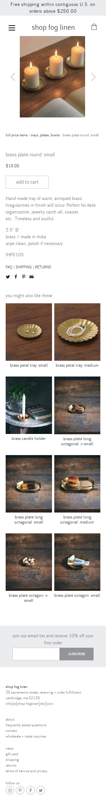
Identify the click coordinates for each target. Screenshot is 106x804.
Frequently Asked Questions (26, 725)
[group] (59, 76)
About (10, 719)
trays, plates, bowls (45, 135)
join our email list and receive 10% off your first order (53, 639)
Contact (11, 731)
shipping (24, 267)
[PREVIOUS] (13, 76)
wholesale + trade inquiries (26, 736)
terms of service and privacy (26, 771)
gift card (12, 754)
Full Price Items (17, 135)
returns (43, 267)
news (10, 748)
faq (9, 267)
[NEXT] (93, 76)
